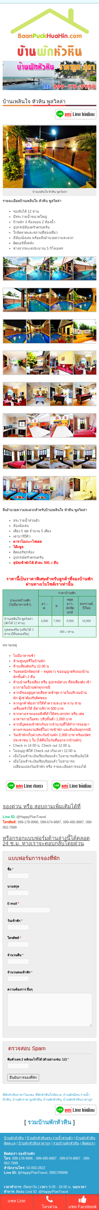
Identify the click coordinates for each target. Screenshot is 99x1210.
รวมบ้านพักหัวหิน (49, 1122)
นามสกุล (13, 886)
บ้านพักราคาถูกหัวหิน (27, 1099)
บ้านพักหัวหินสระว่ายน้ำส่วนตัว (50, 1138)
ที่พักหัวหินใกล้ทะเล (48, 1095)
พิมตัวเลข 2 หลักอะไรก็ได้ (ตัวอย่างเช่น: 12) (38, 1059)
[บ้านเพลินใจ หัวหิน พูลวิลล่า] (15, 280)
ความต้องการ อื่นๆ (19, 989)
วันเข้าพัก (14, 921)
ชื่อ (10, 869)
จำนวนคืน (15, 955)
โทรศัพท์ (14, 938)
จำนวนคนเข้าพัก (19, 972)
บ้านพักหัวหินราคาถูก (77, 1099)
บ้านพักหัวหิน (52, 1099)
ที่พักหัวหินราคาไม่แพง (18, 1095)
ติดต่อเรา (88, 1143)
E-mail (13, 903)
